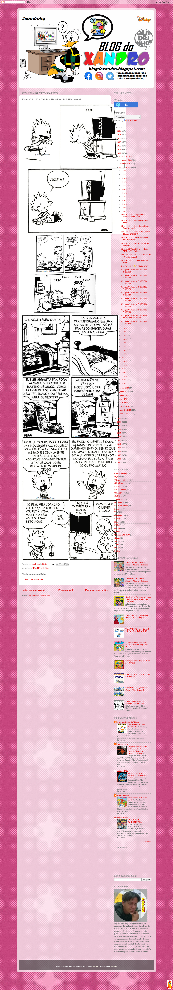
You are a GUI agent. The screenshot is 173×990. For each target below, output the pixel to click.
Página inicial (65, 590)
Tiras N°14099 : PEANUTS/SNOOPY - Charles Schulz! (136, 255)
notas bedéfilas (123, 771)
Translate (133, 120)
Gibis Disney (119, 483)
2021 (119, 149)
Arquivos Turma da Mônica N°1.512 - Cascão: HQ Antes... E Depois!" (138, 644)
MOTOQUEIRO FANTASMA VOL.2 (135, 821)
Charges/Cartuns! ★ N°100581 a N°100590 (134, 322)
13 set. (124, 342)
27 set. (124, 181)
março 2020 (124, 406)
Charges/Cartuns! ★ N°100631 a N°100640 (134, 293)
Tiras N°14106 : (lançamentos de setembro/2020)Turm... (134, 215)
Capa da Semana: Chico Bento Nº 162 (136, 725)
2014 (119, 436)
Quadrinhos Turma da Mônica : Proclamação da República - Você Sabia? (138, 599)
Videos (117, 544)
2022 (119, 145)
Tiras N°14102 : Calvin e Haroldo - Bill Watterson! (135, 238)
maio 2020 (123, 399)
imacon (95, 966)
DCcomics (118, 502)
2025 (119, 134)
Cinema (117, 531)
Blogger (114, 966)
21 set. (124, 200)
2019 (119, 418)
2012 (119, 444)
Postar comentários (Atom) (39, 595)
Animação (118, 499)
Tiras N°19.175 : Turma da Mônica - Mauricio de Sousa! (137, 579)
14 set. (124, 339)
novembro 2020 (125, 160)
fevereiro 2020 (125, 410)
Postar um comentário (34, 579)
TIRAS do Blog (43, 568)
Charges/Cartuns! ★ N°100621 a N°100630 (134, 299)
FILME (117, 518)
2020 (119, 153)
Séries (116, 541)
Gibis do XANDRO (122, 534)
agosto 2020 (124, 387)
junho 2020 (124, 395)
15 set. (124, 335)
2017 (119, 425)
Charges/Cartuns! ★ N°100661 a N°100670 (134, 276)
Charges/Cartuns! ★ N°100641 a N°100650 (134, 287)
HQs (34, 568)
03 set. (124, 376)
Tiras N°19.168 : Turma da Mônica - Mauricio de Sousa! (137, 563)
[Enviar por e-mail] (57, 564)
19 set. (124, 207)
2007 (119, 462)
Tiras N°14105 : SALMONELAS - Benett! (134, 221)
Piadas (117, 551)
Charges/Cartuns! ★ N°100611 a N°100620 (134, 305)
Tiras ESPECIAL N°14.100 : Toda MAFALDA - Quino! (134, 250)
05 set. (124, 368)
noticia (117, 528)
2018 (119, 422)
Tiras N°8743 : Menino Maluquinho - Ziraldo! (134, 702)
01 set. (124, 383)
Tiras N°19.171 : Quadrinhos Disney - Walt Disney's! (136, 688)
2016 (119, 429)
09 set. (124, 357)
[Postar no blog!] (60, 564)
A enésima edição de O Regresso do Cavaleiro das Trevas (137, 775)
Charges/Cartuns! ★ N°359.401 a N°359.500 (138, 661)
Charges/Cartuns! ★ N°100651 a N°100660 (134, 282)
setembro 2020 (125, 167)
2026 (119, 131)
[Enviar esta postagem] (52, 564)
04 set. (124, 372)
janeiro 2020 (124, 413)
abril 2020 (123, 402)
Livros (116, 509)
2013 (119, 440)
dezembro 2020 (125, 156)
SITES (117, 525)
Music (116, 522)
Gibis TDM (118, 492)
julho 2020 (123, 391)
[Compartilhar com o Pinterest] (67, 564)
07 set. (124, 365)
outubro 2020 (125, 163)
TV (115, 512)
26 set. (124, 185)
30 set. (124, 170)
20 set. (124, 204)
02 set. (124, 379)
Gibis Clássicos (123, 795)
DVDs (116, 547)
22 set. (124, 196)
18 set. (124, 211)
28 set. (124, 178)
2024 (119, 138)
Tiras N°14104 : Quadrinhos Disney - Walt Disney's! (136, 227)
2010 (119, 451)
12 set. (124, 346)
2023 (119, 142)
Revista (117, 486)
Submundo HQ (123, 744)
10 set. (124, 353)
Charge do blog (120, 473)
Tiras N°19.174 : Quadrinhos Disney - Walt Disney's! (136, 616)
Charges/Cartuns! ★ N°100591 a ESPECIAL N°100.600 (134, 316)
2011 (119, 447)
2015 (119, 433)
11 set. (124, 350)
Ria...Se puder (120, 489)
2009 (119, 455)
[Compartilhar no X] (62, 564)
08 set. (124, 361)
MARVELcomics (121, 505)
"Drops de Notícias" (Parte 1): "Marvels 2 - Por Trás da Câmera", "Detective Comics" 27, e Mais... (138, 749)
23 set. (124, 193)
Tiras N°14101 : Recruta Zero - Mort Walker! (135, 244)
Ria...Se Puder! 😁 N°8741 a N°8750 (135, 266)
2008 (119, 458)
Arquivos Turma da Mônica (128, 722)
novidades (118, 515)
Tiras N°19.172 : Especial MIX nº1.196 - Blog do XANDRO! (137, 630)
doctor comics (122, 817)
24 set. (124, 189)
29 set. (124, 174)
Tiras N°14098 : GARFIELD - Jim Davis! (134, 261)
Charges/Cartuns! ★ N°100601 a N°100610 (134, 310)
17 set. (124, 328)
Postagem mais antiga (96, 590)
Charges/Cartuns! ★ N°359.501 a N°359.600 (138, 675)
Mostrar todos (147, 841)
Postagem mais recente (34, 590)
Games (117, 538)
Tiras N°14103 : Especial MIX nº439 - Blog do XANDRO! (136, 232)
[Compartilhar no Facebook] (65, 564)
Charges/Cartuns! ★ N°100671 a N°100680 (134, 270)
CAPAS (117, 496)
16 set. (124, 331)
